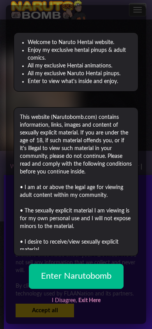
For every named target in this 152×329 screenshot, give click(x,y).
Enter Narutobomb (76, 276)
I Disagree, (76, 300)
